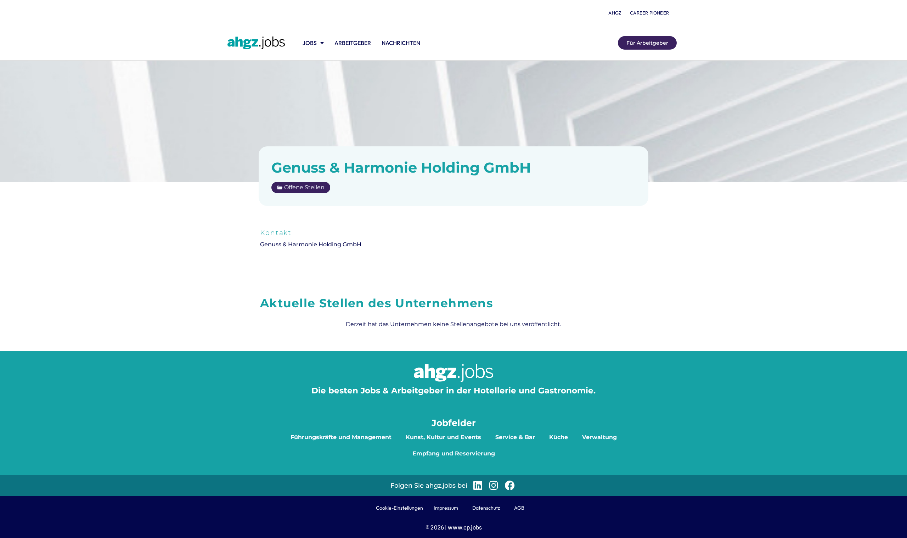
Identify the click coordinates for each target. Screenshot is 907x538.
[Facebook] (510, 486)
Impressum (446, 508)
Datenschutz (486, 508)
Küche (558, 437)
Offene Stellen (304, 187)
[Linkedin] (478, 486)
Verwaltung (599, 437)
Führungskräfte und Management (341, 437)
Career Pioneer (649, 13)
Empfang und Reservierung (453, 453)
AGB (519, 508)
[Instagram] (494, 486)
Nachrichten (401, 42)
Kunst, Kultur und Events (443, 437)
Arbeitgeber (352, 42)
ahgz (614, 13)
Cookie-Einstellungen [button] (399, 508)
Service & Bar (515, 437)
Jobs (310, 42)
